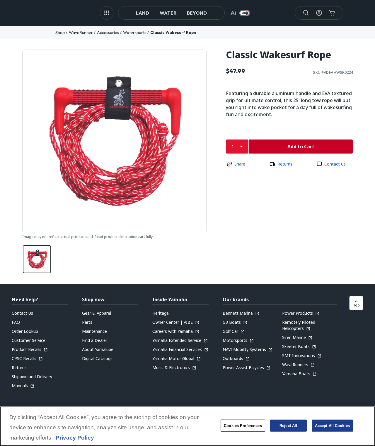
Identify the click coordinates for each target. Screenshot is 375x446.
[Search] (306, 12)
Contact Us (335, 164)
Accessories (108, 32)
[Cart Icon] (331, 12)
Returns (284, 164)
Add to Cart (300, 146)
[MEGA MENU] (106, 13)
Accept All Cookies (332, 425)
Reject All (288, 425)
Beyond (197, 13)
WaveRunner (81, 32)
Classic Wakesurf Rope (173, 32)
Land (142, 13)
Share (239, 164)
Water (168, 13)
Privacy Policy (75, 438)
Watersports (134, 32)
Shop (60, 32)
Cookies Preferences (243, 425)
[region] (187, 426)
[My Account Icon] (319, 12)
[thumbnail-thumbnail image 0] (37, 259)
